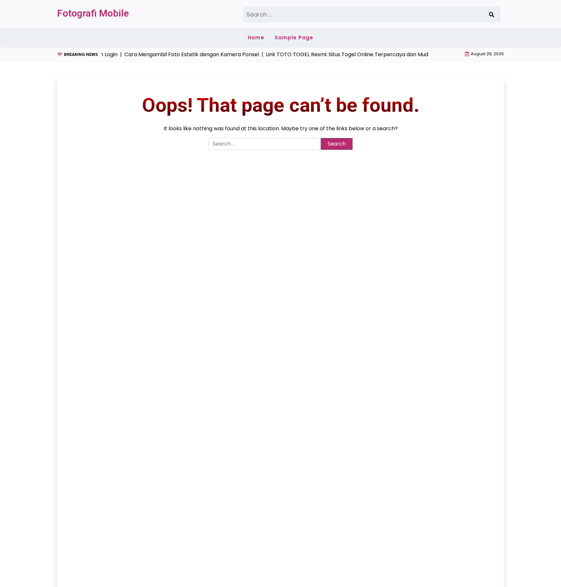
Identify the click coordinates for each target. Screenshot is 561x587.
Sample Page (294, 37)
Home (256, 37)
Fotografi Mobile (93, 13)
